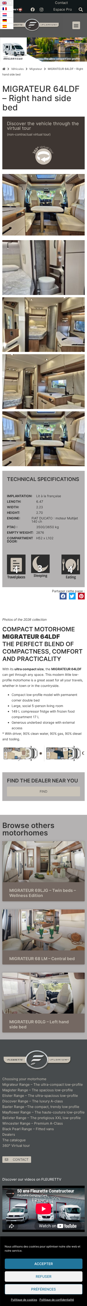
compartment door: (20, 540)
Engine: (13, 518)
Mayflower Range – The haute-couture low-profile (43, 1112)
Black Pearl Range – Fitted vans (28, 1129)
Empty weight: (20, 532)
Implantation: (19, 496)
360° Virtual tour (16, 1145)
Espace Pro (62, 9)
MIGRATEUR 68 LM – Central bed (42, 958)
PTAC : (12, 527)
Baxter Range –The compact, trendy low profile (40, 1106)
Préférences (43, 1289)
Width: (13, 507)
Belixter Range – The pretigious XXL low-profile (41, 1118)
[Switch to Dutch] (6, 14)
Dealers (8, 1134)
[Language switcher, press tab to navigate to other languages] (6, 3)
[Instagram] (41, 9)
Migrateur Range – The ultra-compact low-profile (42, 1084)
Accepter (43, 1264)
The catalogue (14, 1140)
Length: (14, 501)
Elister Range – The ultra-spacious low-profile (40, 1095)
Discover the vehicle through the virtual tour (43, 125)
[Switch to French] (6, 9)
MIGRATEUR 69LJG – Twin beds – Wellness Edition (42, 893)
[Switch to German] (6, 20)
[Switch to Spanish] (6, 26)
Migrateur (35, 69)
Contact (61, 2)
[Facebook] (33, 9)
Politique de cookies (24, 1299)
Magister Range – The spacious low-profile (37, 1090)
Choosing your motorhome (24, 1079)
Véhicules (17, 69)
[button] (80, 9)
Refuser (44, 1276)
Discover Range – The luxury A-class (32, 1101)
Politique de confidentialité (56, 1299)
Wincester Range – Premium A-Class (32, 1123)
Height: (13, 512)
